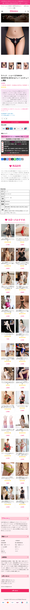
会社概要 (3, 540)
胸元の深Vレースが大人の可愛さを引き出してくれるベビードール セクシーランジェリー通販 (22, 263)
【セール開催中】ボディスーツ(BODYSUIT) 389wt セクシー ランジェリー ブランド (7, 502)
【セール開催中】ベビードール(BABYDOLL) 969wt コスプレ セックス (22, 430)
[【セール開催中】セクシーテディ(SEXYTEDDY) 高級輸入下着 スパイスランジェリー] (22, 469)
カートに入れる (15, 122)
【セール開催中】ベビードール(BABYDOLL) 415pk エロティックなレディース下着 (7, 311)
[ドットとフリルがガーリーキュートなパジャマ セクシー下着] (22, 397)
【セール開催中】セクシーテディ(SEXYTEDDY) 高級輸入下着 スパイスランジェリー (22, 478)
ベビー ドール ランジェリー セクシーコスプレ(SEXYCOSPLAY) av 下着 (7, 382)
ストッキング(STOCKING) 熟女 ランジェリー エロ (7, 334)
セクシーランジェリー (12, 17)
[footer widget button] (15, 518)
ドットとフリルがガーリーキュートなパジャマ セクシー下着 (22, 406)
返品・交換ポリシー (19, 544)
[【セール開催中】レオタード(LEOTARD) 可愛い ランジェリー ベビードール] (22, 350)
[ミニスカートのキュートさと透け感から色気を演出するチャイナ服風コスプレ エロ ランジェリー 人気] (7, 397)
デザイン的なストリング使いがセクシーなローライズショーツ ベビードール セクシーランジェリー (22, 239)
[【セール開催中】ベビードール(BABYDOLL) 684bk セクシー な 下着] (7, 230)
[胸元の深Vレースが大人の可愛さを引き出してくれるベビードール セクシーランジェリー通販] (22, 254)
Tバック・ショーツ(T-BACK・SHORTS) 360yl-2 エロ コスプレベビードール (7, 478)
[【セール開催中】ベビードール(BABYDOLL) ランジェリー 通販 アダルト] (7, 254)
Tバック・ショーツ (24, 17)
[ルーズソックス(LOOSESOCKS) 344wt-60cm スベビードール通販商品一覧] (7, 350)
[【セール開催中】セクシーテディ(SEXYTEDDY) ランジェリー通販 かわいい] (22, 302)
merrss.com (14, 599)
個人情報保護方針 (19, 542)
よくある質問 (4, 546)
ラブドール (3, 552)
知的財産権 (3, 542)
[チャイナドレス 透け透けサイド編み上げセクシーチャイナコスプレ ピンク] (7, 421)
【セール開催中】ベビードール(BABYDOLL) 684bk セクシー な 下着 (7, 239)
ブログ (16, 551)
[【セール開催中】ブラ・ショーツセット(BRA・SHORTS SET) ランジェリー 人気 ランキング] (22, 445)
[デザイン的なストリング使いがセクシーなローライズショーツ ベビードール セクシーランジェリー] (22, 230)
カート (2, 549)
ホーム (3, 17)
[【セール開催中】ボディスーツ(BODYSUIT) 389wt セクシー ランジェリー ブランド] (7, 493)
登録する (3, 551)
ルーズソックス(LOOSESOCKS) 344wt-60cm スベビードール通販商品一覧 (7, 358)
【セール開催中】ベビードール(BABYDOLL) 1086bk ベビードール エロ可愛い (22, 502)
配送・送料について (5, 544)
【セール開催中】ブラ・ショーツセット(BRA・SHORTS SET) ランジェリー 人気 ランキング (22, 454)
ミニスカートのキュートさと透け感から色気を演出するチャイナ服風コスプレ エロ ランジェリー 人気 (7, 406)
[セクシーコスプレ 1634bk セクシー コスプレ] (7, 445)
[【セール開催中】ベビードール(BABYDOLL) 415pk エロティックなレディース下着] (7, 302)
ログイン (17, 549)
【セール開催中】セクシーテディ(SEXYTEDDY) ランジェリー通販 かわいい (22, 311)
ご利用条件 (17, 540)
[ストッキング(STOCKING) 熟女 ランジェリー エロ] (7, 326)
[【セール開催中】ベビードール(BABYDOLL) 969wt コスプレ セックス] (22, 421)
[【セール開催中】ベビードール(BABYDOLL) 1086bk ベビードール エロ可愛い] (22, 493)
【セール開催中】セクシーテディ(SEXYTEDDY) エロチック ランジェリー (22, 335)
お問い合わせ (26, 6)
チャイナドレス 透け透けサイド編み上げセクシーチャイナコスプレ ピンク (7, 430)
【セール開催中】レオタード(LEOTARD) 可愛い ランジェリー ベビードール (22, 358)
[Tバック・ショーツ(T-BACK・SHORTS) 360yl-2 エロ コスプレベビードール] (7, 469)
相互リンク (17, 546)
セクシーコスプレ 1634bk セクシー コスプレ (8, 454)
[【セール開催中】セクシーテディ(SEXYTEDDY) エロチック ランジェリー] (22, 326)
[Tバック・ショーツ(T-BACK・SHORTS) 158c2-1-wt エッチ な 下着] (22, 373)
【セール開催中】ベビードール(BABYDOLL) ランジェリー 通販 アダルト (7, 263)
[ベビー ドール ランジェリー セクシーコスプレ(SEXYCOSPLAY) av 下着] (7, 373)
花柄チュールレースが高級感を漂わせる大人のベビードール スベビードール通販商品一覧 (7, 287)
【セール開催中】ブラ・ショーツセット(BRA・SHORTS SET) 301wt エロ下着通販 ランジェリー (22, 287)
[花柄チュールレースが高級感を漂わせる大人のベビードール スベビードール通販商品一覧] (7, 278)
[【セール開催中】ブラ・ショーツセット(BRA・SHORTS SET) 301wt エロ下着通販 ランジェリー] (22, 278)
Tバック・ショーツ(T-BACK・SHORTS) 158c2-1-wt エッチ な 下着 (22, 382)
